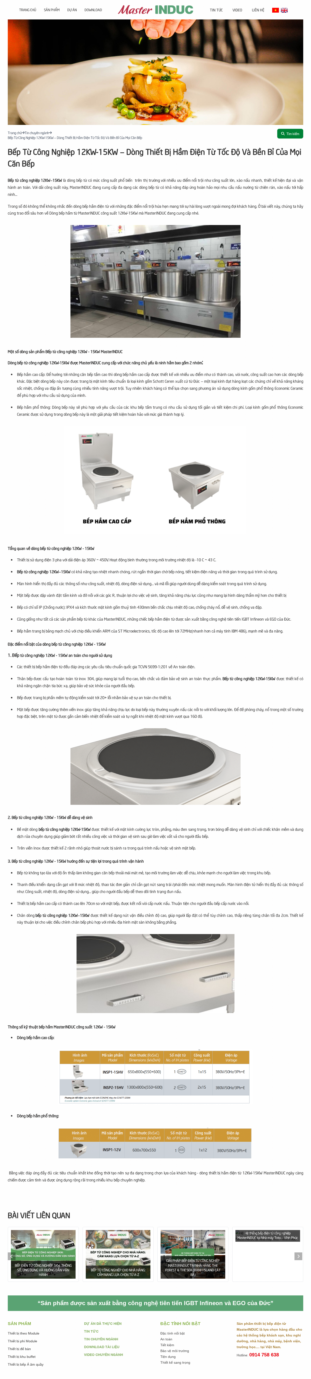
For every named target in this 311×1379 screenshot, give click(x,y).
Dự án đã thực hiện (102, 1323)
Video (237, 9)
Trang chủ (27, 9)
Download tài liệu (101, 1347)
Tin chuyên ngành (37, 132)
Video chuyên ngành (103, 1355)
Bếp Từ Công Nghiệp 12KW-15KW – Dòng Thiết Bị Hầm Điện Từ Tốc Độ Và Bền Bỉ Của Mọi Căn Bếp (75, 137)
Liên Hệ (258, 9)
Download (93, 9)
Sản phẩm (52, 9)
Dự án (72, 9)
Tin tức (216, 9)
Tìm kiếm (292, 133)
